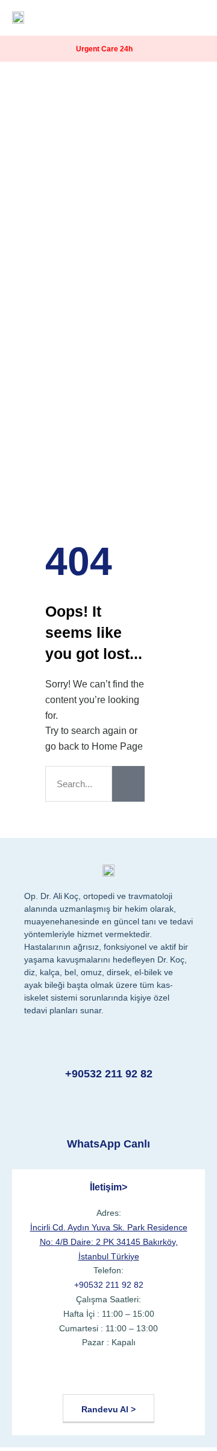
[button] (195, 18)
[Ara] (128, 784)
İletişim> (108, 1187)
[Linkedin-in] (138, 1375)
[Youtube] (79, 1375)
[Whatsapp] (167, 1375)
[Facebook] (50, 1375)
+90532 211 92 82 (109, 1074)
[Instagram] (108, 1375)
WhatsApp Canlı (108, 1144)
